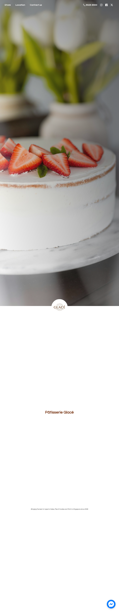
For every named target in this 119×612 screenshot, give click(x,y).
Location (20, 5)
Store (8, 5)
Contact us (36, 5)
